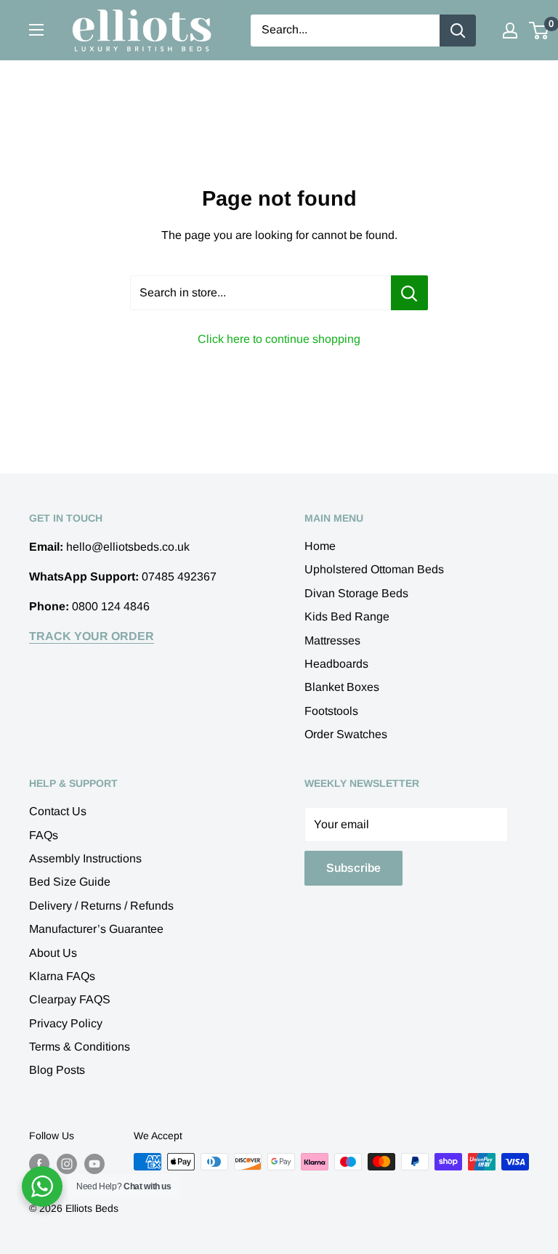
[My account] (510, 31)
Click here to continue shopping (279, 339)
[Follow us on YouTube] (94, 1163)
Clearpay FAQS (69, 999)
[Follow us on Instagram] (67, 1163)
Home (320, 546)
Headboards (336, 664)
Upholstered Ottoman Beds (374, 569)
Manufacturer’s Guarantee (96, 929)
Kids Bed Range (346, 616)
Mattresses (332, 640)
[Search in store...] (409, 292)
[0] (539, 30)
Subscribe (353, 868)
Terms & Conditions (79, 1046)
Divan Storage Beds (356, 593)
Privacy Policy (65, 1023)
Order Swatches (345, 734)
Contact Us (57, 811)
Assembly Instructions (85, 858)
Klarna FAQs (62, 976)
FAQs (43, 835)
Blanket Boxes (341, 687)
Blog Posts (57, 1070)
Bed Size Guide (69, 881)
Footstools (331, 711)
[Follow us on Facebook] (39, 1163)
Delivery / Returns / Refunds (101, 905)
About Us (53, 953)
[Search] (458, 30)
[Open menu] (36, 30)
